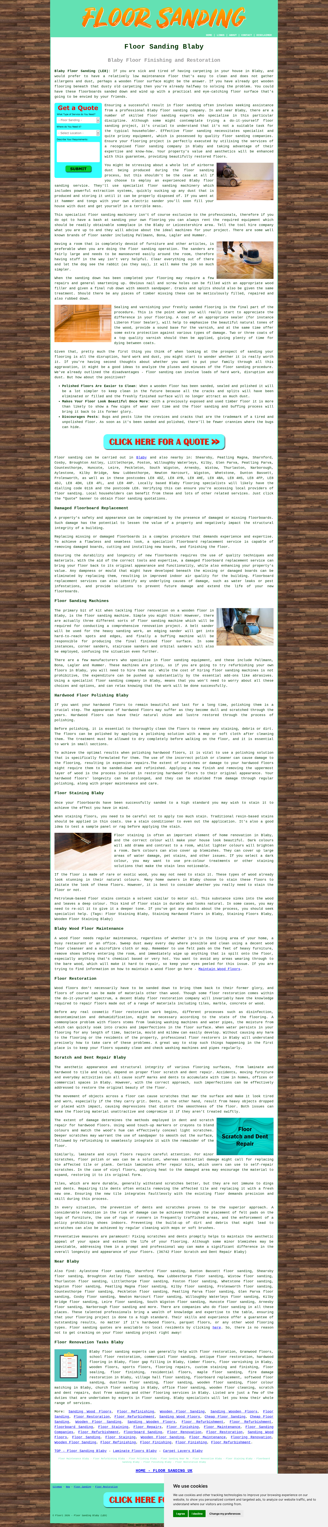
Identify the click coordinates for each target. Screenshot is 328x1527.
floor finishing (127, 1372)
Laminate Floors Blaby (135, 1451)
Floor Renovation (184, 1432)
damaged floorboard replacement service (225, 560)
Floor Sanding (86, 1437)
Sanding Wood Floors (90, 1412)
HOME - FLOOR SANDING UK (164, 1470)
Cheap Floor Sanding (225, 1417)
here (217, 1327)
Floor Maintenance (222, 1427)
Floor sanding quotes (91, 1327)
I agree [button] (180, 1513)
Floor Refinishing (135, 1412)
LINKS (220, 35)
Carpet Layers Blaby (183, 1451)
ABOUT (233, 35)
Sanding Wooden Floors (234, 1412)
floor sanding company (158, 146)
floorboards (128, 537)
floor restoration (217, 1352)
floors (126, 1154)
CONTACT (246, 35)
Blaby (141, 457)
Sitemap (57, 1487)
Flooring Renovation (251, 1437)
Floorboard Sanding (73, 1427)
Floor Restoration (92, 1417)
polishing (78, 729)
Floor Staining (113, 1427)
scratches (63, 1228)
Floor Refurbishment (134, 1417)
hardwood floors (94, 1125)
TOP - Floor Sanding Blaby (80, 1451)
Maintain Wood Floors (219, 969)
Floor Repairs (147, 1427)
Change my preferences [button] (224, 1513)
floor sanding (142, 249)
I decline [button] (197, 1513)
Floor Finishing (183, 1427)
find (70, 1271)
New (68, 1487)
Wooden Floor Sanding (182, 1412)
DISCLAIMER (264, 35)
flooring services (171, 1393)
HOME (209, 35)
